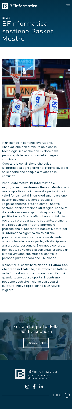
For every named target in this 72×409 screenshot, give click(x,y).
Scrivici (34, 343)
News (6, 18)
